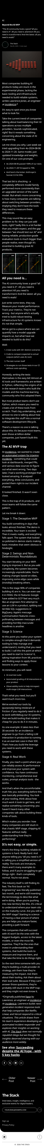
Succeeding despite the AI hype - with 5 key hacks (21, 1051)
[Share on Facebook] (4, 1063)
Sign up (5, 1121)
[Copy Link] (21, 1063)
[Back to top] (39, 1137)
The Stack (14, 43)
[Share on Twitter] (10, 1063)
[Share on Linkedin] (15, 1063)
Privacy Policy (8, 1125)
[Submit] (39, 1110)
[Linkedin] (4, 1137)
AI (3, 20)
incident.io (10, 451)
